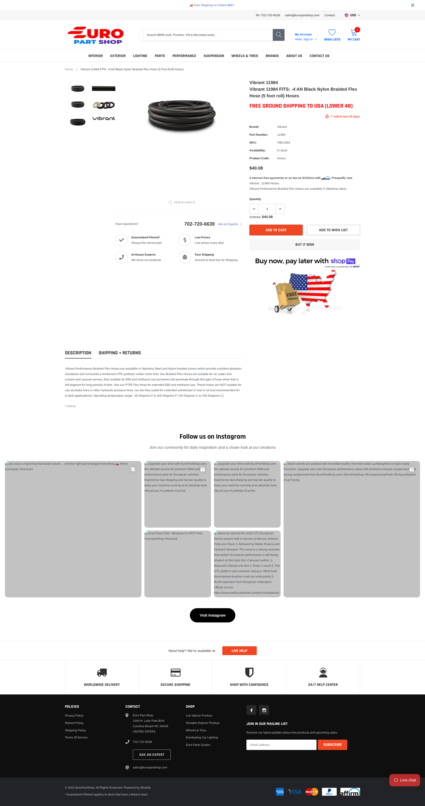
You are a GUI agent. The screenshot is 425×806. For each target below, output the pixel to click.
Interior (95, 55)
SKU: (253, 142)
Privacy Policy (74, 715)
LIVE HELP (239, 650)
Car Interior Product (199, 715)
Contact (329, 15)
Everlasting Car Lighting (202, 737)
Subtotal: (255, 217)
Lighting (140, 55)
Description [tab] (78, 353)
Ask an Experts (228, 224)
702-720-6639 (199, 224)
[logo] (95, 35)
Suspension (214, 55)
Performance (184, 55)
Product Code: (259, 158)
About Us (294, 55)
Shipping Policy (75, 730)
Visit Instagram (213, 615)
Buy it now (304, 244)
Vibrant (282, 127)
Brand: (254, 127)
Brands (272, 55)
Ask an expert (151, 754)
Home (69, 69)
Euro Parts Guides (198, 745)
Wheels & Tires (244, 55)
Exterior (118, 55)
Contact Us (320, 55)
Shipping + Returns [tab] (120, 353)
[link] (78, 88)
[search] (279, 35)
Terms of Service (76, 737)
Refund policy (74, 723)
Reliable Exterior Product (202, 723)
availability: (257, 150)
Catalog (70, 406)
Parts (160, 55)
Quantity (255, 199)
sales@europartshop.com (302, 15)
